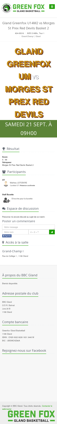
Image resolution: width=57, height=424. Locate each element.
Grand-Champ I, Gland (30, 36)
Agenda (7, 236)
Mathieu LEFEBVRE (18, 182)
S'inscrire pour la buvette (22, 198)
